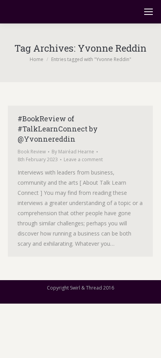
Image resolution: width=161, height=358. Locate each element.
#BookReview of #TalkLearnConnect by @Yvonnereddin (58, 129)
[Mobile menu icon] (148, 11)
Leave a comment (83, 159)
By (73, 151)
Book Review (32, 151)
